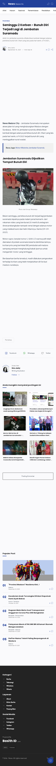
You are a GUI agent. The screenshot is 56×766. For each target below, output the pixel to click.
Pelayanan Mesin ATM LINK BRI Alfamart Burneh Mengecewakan (30, 625)
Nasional (21, 10)
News (11, 3)
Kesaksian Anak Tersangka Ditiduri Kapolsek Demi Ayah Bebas (29, 597)
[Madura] (10, 587)
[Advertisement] (28, 86)
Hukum (12, 10)
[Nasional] (17, 630)
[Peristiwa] (16, 601)
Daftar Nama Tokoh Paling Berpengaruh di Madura (28, 639)
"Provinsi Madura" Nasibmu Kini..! (23, 584)
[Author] (11, 48)
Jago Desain (42, 758)
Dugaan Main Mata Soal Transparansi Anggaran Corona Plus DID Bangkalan (26, 611)
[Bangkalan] (11, 615)
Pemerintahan (33, 10)
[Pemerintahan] (19, 615)
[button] (48, 4)
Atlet (4, 10)
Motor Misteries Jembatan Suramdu (30, 148)
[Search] (52, 4)
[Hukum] (10, 601)
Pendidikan (46, 10)
